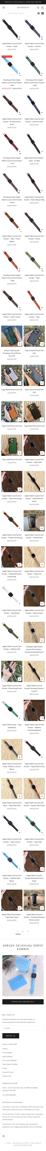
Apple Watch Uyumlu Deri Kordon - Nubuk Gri (34, 572)
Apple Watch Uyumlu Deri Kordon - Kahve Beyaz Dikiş (34, 198)
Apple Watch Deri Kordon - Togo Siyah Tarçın (12, 915)
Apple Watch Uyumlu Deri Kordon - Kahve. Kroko (11, 315)
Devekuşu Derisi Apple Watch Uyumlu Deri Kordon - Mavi (12, 82)
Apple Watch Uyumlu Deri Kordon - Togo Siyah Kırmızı (34, 765)
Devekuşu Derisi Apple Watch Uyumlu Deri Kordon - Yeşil (34, 82)
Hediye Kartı (6, 1076)
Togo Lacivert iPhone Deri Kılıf (34, 391)
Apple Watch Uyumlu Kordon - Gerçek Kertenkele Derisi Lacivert (34, 917)
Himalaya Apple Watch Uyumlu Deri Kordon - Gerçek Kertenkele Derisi (34, 649)
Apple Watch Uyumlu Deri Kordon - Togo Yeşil (34, 840)
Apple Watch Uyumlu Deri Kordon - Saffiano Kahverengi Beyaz (34, 727)
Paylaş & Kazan (8, 1072)
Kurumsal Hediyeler (9, 1060)
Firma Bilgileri (7, 1053)
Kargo (4, 1068)
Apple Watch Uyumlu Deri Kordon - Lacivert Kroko (34, 120)
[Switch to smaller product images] (43, 13)
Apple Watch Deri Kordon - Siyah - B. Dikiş (34, 159)
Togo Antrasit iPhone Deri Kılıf (34, 351)
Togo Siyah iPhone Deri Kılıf (34, 426)
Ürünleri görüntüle (23, 1002)
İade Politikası (7, 1056)
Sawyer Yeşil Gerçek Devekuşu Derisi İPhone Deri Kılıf (12, 353)
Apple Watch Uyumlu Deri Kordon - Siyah (11, 44)
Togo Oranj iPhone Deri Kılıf (12, 426)
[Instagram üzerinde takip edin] (3, 1136)
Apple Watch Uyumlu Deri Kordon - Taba (34, 315)
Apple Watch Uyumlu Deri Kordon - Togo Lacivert (11, 840)
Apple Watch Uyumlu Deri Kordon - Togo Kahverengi (12, 497)
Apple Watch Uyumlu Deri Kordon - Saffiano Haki (11, 647)
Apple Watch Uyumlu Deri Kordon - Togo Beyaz (11, 611)
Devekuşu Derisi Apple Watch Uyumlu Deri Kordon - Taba (12, 278)
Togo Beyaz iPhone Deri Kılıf (11, 390)
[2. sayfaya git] (27, 931)
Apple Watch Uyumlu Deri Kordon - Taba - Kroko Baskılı (11, 239)
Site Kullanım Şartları (10, 1064)
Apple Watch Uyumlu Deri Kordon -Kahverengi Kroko (12, 687)
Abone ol (11, 1036)
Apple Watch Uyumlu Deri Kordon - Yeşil (34, 276)
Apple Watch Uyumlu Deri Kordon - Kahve (34, 237)
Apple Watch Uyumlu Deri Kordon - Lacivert (34, 44)
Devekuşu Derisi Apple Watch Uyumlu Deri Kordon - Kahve (12, 200)
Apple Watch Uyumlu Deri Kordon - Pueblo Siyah (34, 536)
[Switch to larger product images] (39, 13)
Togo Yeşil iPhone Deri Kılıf (12, 459)
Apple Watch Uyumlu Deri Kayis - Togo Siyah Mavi (11, 804)
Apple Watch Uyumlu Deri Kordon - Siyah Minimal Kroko (34, 498)
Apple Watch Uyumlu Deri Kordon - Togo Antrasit (34, 611)
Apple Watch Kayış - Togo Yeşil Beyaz (11, 726)
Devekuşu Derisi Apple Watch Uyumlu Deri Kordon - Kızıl (12, 160)
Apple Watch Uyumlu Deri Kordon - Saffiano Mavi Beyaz (11, 878)
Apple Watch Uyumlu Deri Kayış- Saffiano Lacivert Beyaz (11, 766)
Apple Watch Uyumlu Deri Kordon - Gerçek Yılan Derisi (34, 804)
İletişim (5, 1049)
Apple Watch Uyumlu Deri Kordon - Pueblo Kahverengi (11, 536)
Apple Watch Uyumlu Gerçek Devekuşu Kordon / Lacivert (34, 688)
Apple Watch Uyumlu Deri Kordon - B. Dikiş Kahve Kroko (11, 121)
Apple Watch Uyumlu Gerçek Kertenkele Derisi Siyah (34, 878)
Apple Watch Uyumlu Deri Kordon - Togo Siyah (34, 460)
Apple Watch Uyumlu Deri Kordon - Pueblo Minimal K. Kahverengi (12, 574)
